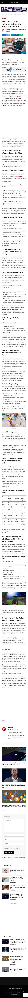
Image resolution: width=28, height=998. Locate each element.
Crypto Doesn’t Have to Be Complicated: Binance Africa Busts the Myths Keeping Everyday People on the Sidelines (14, 807)
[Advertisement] (14, 122)
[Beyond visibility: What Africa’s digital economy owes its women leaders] (5, 969)
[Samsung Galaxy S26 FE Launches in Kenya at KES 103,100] (5, 879)
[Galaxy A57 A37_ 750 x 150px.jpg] (14, 71)
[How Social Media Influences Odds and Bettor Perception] (14, 46)
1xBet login (17, 100)
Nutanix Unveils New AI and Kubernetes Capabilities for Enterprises (17, 870)
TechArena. (11, 988)
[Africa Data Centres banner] (14, 9)
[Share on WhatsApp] (21, 35)
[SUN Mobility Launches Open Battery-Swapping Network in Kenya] (5, 887)
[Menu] (2, 2)
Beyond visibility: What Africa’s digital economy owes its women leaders (17, 969)
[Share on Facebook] (4, 35)
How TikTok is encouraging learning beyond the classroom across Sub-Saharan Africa (13, 763)
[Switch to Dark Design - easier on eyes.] (24, 2)
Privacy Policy (21, 991)
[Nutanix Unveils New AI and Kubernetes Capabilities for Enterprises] (5, 870)
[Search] (26, 2)
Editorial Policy (20, 992)
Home (7, 991)
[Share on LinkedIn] (17, 35)
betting (3, 720)
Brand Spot (8, 29)
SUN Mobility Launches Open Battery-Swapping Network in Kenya (17, 887)
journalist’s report (18, 176)
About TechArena (13, 991)
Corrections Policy (14, 994)
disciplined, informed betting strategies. (11, 673)
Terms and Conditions (11, 992)
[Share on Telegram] (13, 35)
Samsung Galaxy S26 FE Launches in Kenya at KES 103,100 (16, 879)
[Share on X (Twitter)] (8, 35)
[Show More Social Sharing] (25, 35)
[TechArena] (14, 2)
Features (4, 18)
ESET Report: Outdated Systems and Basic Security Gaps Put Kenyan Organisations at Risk (13, 784)
